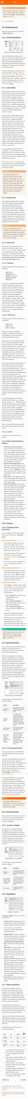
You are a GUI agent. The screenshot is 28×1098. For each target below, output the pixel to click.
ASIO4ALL (8, 309)
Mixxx (15, 2)
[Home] (2, 21)
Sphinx (9, 1092)
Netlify (4, 1095)
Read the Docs (8, 1093)
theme (17, 1092)
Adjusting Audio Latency (11, 162)
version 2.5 (11, 16)
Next (22, 1079)
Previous (6, 1079)
